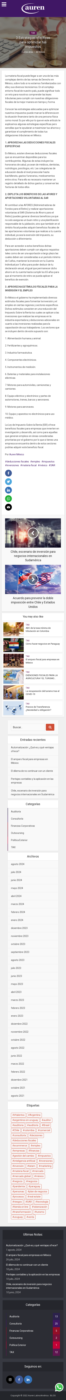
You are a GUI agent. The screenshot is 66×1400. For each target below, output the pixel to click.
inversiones (13, 465)
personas (19, 1191)
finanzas (34, 1150)
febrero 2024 (18, 912)
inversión (19, 1166)
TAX (33, 33)
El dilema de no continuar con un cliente (32, 771)
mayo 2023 (17, 984)
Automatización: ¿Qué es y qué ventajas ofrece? (32, 1245)
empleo (36, 461)
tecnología (42, 1201)
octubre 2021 (18, 1087)
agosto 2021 (17, 1095)
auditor (47, 1120)
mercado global (22, 1176)
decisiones (36, 1135)
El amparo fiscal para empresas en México (28, 1255)
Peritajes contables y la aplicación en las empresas (33, 1274)
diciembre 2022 (19, 1023)
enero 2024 (17, 920)
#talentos (19, 1115)
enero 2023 (17, 1015)
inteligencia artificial (24, 1161)
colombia (29, 1130)
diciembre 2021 (19, 1079)
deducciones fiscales (18, 461)
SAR (52, 465)
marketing (45, 1166)
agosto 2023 (17, 960)
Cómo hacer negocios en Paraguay (43, 644)
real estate (35, 1196)
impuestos (48, 461)
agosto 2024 (17, 864)
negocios (32, 1181)
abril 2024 (16, 896)
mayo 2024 (17, 888)
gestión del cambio (24, 1155)
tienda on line (21, 1206)
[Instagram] (10, 1380)
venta (31, 1217)
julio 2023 (16, 968)
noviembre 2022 (19, 1031)
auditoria (19, 1125)
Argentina (35, 1115)
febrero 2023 (18, 1008)
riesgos (18, 1201)
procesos (19, 1196)
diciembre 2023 (19, 928)
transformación (22, 1212)
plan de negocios (38, 1191)
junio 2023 (16, 976)
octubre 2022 (18, 1039)
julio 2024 (16, 872)
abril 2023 (16, 992)
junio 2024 (16, 880)
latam (32, 1166)
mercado (38, 1171)
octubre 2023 (18, 944)
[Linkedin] (28, 1380)
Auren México (16, 454)
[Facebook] (19, 1380)
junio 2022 (16, 1055)
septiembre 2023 (20, 952)
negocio (18, 1181)
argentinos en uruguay (26, 1120)
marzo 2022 (17, 1063)
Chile (16, 1130)
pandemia (19, 1186)
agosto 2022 (17, 1047)
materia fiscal (29, 465)
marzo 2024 (17, 904)
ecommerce (20, 1145)
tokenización (40, 1206)
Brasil (46, 1125)
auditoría (33, 1125)
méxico (43, 465)
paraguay (35, 1186)
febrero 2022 (18, 1071)
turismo (40, 1212)
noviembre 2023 (19, 936)
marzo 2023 (17, 1000)
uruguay (18, 1217)
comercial (45, 1130)
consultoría (20, 1135)
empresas (19, 1150)
